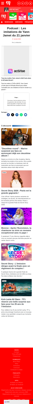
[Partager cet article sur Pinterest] (16, 115)
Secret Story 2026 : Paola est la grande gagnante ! (16, 191)
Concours (16, 367)
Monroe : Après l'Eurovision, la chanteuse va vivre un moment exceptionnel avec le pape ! (16, 230)
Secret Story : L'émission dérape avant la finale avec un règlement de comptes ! (15, 266)
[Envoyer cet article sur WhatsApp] (21, 115)
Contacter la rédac (16, 370)
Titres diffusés (16, 354)
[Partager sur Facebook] (8, 115)
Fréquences (16, 356)
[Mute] (31, 9)
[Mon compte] (30, 3)
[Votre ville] (19, 3)
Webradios (9, 22)
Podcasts (16, 375)
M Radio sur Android (16, 384)
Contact (16, 352)
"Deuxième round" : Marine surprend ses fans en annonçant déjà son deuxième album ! (15, 152)
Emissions (19, 22)
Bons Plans (16, 361)
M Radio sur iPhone (16, 382)
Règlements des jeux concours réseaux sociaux (16, 390)
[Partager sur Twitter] (12, 115)
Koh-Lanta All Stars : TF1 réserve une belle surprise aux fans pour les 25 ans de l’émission (15, 303)
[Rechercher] (26, 3)
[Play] (2, 15)
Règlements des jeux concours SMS (16, 392)
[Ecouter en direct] (23, 3)
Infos (16, 363)
